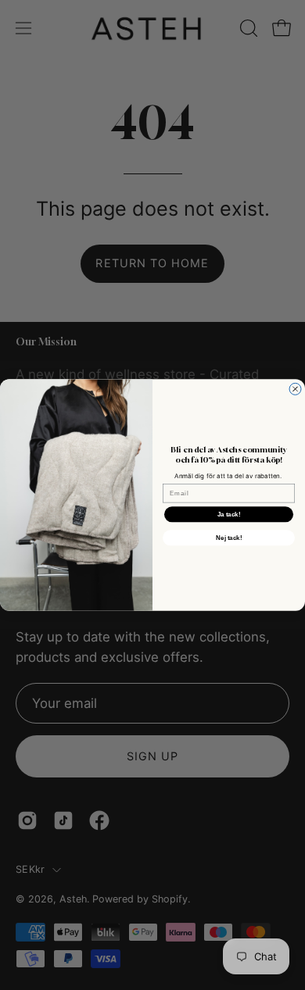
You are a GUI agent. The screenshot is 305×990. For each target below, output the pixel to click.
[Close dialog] (295, 389)
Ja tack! (229, 514)
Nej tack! (229, 537)
